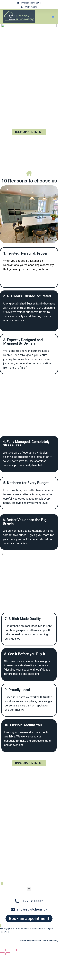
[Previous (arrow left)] (2, 953)
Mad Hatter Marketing (48, 940)
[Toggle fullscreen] (7, 950)
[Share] (13, 950)
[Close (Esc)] (18, 950)
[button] (53, 16)
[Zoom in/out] (2, 950)
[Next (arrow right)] (7, 953)
